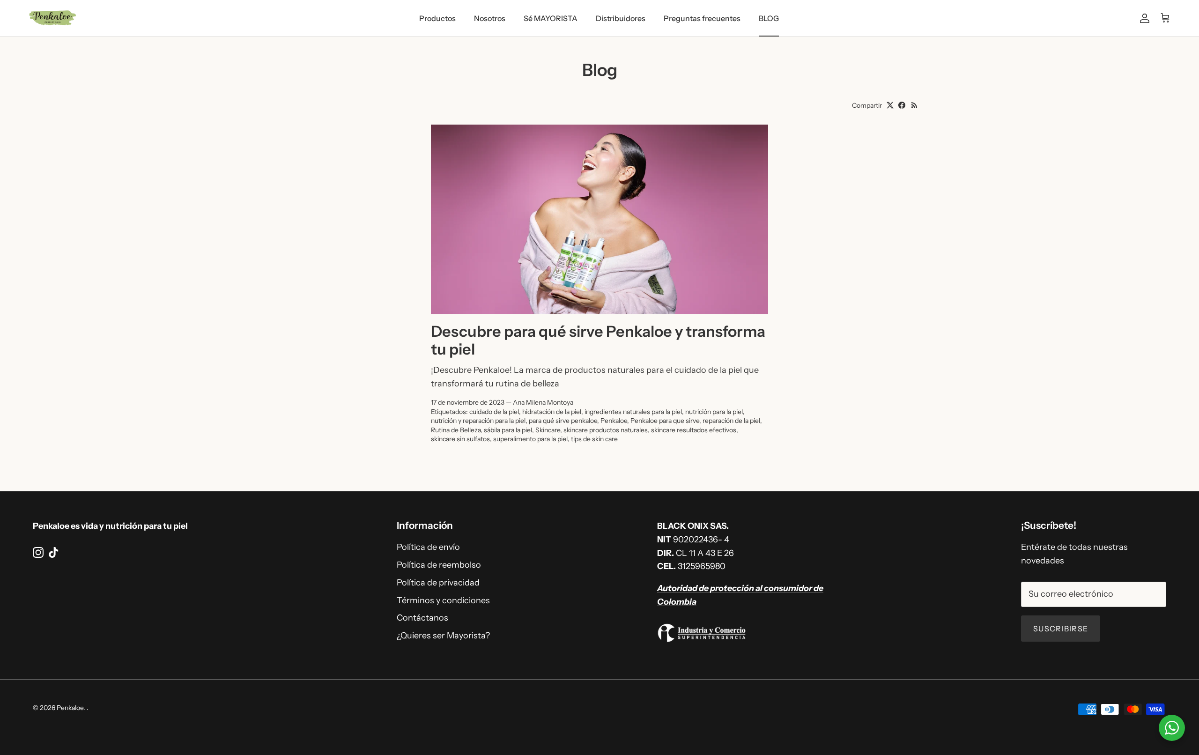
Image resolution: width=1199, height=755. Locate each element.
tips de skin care (594, 439)
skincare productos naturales (605, 430)
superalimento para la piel (530, 439)
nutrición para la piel (714, 411)
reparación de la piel (731, 420)
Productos (437, 18)
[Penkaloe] (52, 18)
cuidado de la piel (494, 411)
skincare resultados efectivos (693, 430)
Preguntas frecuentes (702, 18)
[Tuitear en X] (890, 105)
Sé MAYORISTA (550, 18)
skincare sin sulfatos (460, 439)
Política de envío (428, 547)
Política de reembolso (439, 565)
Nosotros (489, 18)
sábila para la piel (508, 430)
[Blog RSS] (914, 105)
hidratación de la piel (551, 411)
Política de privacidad (438, 582)
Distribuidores (620, 18)
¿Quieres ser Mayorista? (443, 635)
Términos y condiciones (443, 600)
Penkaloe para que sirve (664, 420)
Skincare (547, 430)
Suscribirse (1060, 628)
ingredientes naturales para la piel (633, 411)
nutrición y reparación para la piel (478, 420)
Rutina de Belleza (456, 430)
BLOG (769, 18)
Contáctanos (422, 618)
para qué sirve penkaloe (563, 420)
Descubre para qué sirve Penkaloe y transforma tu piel (598, 340)
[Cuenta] (1142, 17)
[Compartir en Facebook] (901, 105)
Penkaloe (613, 420)
